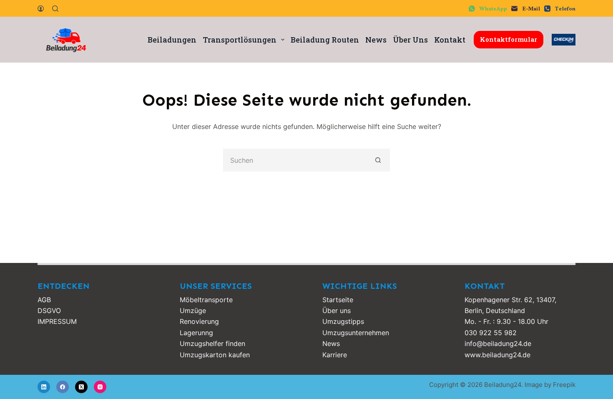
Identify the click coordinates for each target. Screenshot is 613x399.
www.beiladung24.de (497, 355)
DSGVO (49, 310)
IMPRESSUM (57, 321)
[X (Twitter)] (81, 387)
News (376, 40)
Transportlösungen (239, 40)
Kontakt (449, 40)
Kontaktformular (508, 39)
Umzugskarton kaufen (215, 355)
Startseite (337, 299)
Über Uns (410, 40)
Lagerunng (196, 332)
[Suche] (55, 8)
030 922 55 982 (491, 332)
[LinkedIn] (44, 387)
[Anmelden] (41, 8)
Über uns (336, 310)
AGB (44, 299)
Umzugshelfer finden (212, 343)
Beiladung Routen (325, 40)
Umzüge (193, 310)
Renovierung (199, 321)
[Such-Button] (378, 160)
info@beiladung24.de (498, 343)
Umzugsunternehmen (355, 332)
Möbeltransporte (206, 299)
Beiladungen (172, 40)
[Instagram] (100, 387)
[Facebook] (62, 387)
